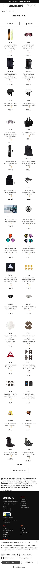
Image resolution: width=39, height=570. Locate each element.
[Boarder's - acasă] (16, 5)
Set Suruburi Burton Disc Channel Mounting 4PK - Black (10, 396)
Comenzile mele (24, 532)
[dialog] (19, 555)
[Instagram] (4, 509)
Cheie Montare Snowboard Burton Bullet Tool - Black (28, 192)
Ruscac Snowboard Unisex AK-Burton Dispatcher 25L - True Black (28, 77)
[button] (19, 567)
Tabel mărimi (6, 536)
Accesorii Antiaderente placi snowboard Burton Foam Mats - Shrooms (10, 250)
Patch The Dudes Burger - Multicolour (28, 424)
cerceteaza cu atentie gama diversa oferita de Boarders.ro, (18, 483)
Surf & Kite (23, 503)
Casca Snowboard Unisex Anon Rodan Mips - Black (10, 104)
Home (3, 11)
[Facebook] (9, 509)
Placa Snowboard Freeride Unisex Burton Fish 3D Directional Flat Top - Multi (10, 48)
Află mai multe (7, 551)
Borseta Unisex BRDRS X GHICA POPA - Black (10, 308)
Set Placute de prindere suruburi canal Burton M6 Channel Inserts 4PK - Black (28, 368)
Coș (21, 534)
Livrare (4, 528)
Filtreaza (30, 23)
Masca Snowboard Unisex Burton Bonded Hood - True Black (10, 192)
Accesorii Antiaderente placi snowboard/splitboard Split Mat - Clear (10, 339)
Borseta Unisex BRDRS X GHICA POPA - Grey (28, 308)
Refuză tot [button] (29, 562)
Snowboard (23, 499)
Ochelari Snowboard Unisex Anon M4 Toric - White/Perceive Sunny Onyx (28, 48)
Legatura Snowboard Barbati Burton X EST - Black (29, 454)
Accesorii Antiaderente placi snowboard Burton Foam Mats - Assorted (28, 250)
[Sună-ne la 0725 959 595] (35, 5)
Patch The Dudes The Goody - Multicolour (10, 424)
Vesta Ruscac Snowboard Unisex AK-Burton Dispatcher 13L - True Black (10, 77)
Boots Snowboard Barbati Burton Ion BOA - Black (10, 453)
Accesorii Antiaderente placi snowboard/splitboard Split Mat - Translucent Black (28, 339)
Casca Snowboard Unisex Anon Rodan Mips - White (28, 104)
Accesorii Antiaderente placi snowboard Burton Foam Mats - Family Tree (28, 221)
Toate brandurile (24, 507)
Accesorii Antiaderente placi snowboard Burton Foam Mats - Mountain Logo (10, 280)
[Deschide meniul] (4, 5)
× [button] (37, 541)
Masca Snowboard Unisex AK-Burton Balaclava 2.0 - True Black (28, 163)
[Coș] (31, 6)
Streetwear (23, 505)
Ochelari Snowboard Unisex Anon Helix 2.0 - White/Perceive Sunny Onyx (10, 135)
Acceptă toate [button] (10, 562)
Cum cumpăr (6, 532)
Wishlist (22, 530)
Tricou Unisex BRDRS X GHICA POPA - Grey (10, 220)
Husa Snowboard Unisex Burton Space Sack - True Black (10, 163)
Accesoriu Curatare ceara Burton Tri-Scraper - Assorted (10, 367)
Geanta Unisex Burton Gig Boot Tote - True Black (28, 133)
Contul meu (23, 528)
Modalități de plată (8, 530)
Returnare (5, 534)
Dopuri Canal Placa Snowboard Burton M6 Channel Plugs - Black (28, 396)
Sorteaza (10, 23)
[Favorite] (28, 6)
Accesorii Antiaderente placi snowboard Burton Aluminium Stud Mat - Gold (28, 280)
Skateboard (23, 501)
